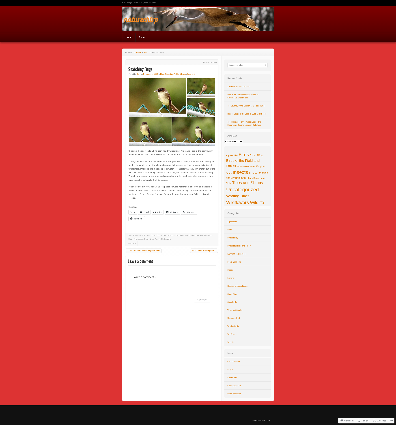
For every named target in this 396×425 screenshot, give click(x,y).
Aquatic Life (232, 155)
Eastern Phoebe (169, 235)
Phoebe (157, 239)
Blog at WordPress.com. (261, 420)
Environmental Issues (246, 166)
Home (128, 37)
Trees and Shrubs (247, 183)
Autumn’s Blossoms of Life (238, 87)
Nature (210, 235)
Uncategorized (242, 189)
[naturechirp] (198, 19)
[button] (157, 97)
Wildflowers (237, 202)
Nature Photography (135, 239)
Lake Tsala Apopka (192, 235)
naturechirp (141, 19)
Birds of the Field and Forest (175, 74)
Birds (146, 52)
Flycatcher (180, 235)
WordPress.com (234, 394)
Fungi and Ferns (234, 262)
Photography (166, 239)
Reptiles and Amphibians (237, 286)
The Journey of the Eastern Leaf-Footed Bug (246, 106)
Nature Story (149, 239)
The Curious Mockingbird (204, 251)
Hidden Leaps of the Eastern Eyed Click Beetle (247, 114)
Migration (203, 235)
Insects (240, 172)
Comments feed (234, 386)
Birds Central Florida (154, 235)
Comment (202, 299)
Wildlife (257, 202)
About (142, 37)
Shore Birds (253, 178)
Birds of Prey (256, 155)
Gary (138, 74)
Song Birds (191, 74)
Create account (233, 362)
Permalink (132, 243)
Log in (230, 370)
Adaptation (137, 235)
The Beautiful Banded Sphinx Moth (143, 251)
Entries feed (232, 378)
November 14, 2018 (150, 74)
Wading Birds (237, 196)
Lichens (253, 173)
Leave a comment (210, 62)
